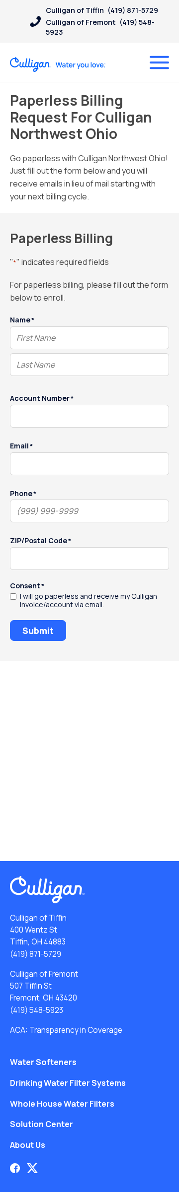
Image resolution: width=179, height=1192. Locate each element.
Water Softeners (43, 1062)
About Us (27, 1144)
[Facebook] (15, 1168)
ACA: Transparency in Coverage (66, 1030)
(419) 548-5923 (36, 1010)
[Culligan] (58, 64)
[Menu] (159, 62)
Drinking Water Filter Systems (68, 1082)
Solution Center (41, 1124)
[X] (32, 1168)
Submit (38, 630)
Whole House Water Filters (62, 1103)
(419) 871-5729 (35, 954)
